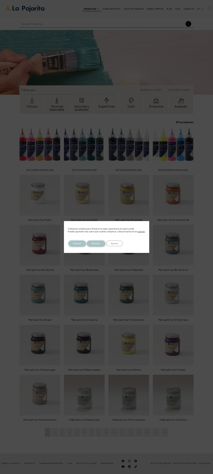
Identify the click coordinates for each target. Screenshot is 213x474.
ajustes (141, 231)
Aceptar (77, 243)
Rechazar (96, 243)
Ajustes (114, 243)
